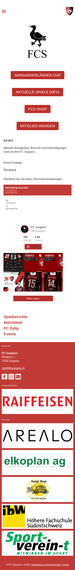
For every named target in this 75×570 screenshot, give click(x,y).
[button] (37, 199)
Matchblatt (13, 322)
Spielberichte (15, 317)
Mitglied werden (37, 126)
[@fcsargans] (24, 229)
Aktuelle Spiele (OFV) (37, 92)
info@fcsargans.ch (13, 368)
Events (10, 334)
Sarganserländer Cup (37, 75)
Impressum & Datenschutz (46, 564)
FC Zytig (11, 328)
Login (66, 564)
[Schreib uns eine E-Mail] (18, 377)
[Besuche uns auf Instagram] (11, 377)
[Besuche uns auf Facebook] (4, 377)
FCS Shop (37, 109)
